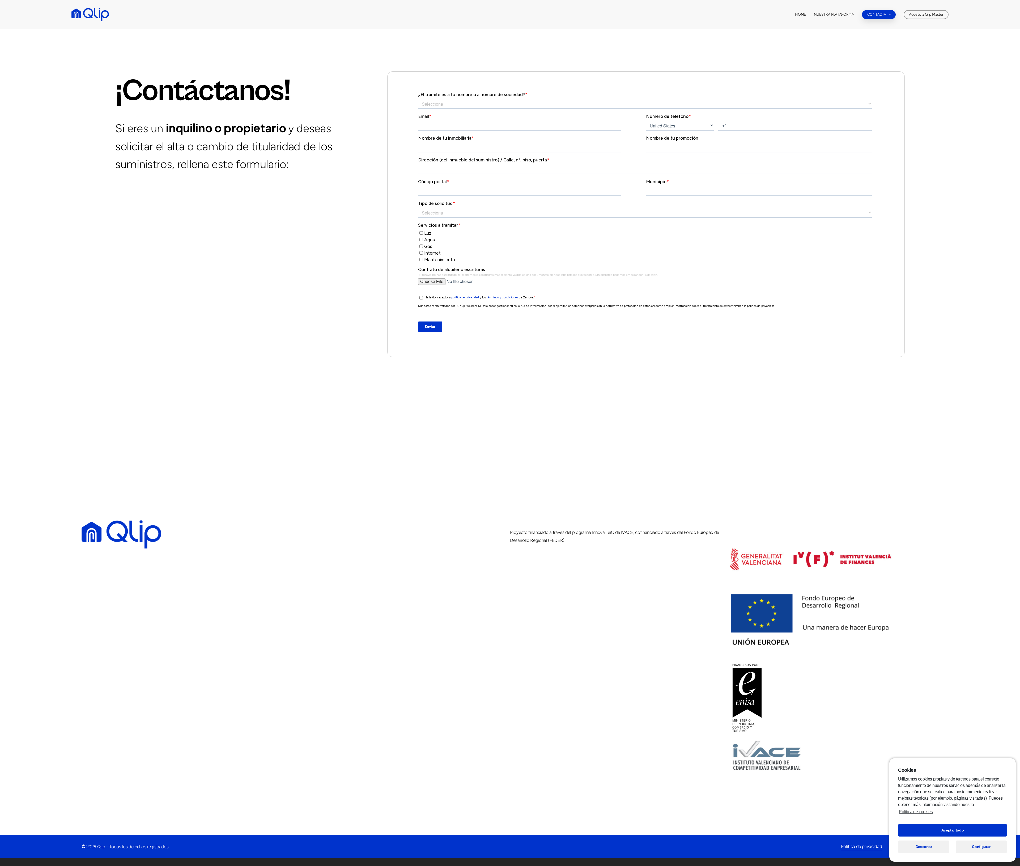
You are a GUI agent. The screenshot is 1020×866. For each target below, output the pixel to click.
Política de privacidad (861, 846)
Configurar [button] (981, 846)
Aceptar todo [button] (952, 830)
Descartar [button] (924, 846)
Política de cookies (916, 811)
